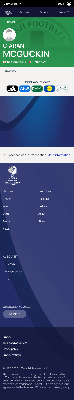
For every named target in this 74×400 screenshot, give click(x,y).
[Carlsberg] (37, 88)
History (42, 206)
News (6, 228)
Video (6, 206)
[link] (24, 12)
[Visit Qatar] (62, 88)
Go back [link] (11, 21)
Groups (7, 198)
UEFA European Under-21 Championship (8, 12)
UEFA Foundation (12, 271)
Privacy (7, 337)
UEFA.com (9, 264)
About (41, 213)
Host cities (44, 191)
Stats (6, 213)
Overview (10, 71)
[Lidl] (49, 88)
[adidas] (12, 88)
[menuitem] (26, 12)
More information (58, 155)
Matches (8, 191)
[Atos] (25, 88)
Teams (6, 221)
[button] (63, 12)
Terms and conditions (15, 343)
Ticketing (43, 198)
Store (41, 221)
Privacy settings (12, 355)
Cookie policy (10, 349)
